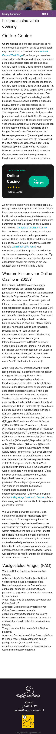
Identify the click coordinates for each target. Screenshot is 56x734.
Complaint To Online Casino (32, 227)
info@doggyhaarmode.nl (31, 710)
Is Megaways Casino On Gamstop (28, 497)
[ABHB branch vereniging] (28, 721)
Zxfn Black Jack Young (24, 246)
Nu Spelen (39, 181)
